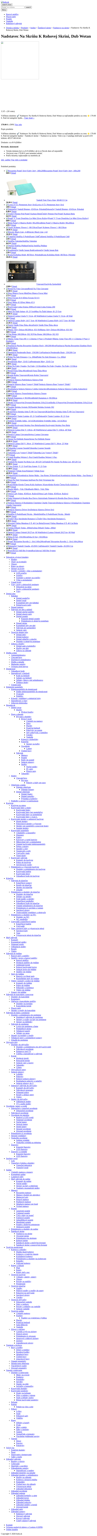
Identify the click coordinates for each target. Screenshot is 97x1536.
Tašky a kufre (16, 1457)
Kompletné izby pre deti (25, 625)
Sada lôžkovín (22, 1325)
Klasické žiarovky (23, 1147)
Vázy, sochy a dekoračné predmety (25, 584)
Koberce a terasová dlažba (26, 1480)
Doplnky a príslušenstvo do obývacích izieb (33, 1047)
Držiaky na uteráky (23, 896)
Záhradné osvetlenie (19, 1491)
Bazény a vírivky (18, 1461)
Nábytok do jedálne (14, 953)
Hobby (14, 776)
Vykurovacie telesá (23, 1486)
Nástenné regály (17, 944)
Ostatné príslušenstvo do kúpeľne (29, 906)
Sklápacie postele (23, 1227)
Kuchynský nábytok (19, 858)
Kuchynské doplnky (19, 1388)
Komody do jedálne (24, 983)
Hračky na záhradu (23, 1477)
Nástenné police (22, 1092)
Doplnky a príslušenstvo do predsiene (26, 1015)
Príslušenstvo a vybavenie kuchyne (25, 867)
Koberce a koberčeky (29, 739)
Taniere (19, 1432)
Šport (13, 1452)
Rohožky (19, 1261)
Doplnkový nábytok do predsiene (29, 1017)
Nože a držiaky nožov (25, 1398)
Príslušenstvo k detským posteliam (34, 621)
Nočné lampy (21, 1122)
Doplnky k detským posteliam (28, 641)
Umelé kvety (16, 582)
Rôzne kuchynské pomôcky (27, 1400)
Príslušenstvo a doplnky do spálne (24, 1229)
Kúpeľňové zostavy (24, 883)
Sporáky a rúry (22, 849)
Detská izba (10, 594)
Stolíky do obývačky (19, 1099)
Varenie (14, 1439)
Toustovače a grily (23, 851)
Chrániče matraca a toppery (22, 1172)
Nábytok (19, 753)
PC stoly (29, 769)
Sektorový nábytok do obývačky (24, 1086)
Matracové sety (22, 1197)
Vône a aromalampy (24, 580)
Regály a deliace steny (25, 1095)
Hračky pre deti (22, 648)
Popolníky (20, 1379)
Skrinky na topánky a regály (22, 1035)
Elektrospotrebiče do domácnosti (24, 689)
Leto (13, 1161)
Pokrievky (20, 1445)
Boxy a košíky (17, 1347)
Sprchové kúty (22, 931)
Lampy (29, 748)
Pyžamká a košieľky (29, 799)
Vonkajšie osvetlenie (19, 1138)
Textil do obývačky (19, 1300)
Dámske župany (27, 789)
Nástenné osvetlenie (24, 1120)
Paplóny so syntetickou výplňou (34, 1318)
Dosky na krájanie (23, 1393)
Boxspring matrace (23, 1193)
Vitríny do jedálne (23, 990)
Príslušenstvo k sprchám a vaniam (29, 908)
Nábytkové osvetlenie (24, 1049)
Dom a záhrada (17, 714)
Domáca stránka (12, 28)
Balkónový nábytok (14, 23)
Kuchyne (9, 803)
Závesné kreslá (22, 1507)
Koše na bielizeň (22, 676)
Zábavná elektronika (19, 703)
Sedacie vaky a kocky (25, 1063)
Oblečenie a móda (18, 785)
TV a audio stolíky (23, 1104)
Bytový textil (26, 719)
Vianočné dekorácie (24, 1165)
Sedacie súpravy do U (25, 1083)
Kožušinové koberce (24, 1256)
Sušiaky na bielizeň (24, 678)
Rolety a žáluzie (17, 1265)
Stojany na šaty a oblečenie (27, 1186)
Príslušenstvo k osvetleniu (21, 1133)
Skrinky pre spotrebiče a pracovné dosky (32, 826)
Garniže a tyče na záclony (26, 1332)
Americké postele (23, 1211)
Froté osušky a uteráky (25, 899)
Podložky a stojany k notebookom (24, 801)
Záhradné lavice (22, 1498)
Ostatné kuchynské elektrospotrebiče (30, 844)
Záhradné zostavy (18, 1511)
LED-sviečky (21, 573)
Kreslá (13, 1056)
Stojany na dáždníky (24, 1022)
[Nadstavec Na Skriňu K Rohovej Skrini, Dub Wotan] (20, 79)
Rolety (18, 1270)
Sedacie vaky (21, 630)
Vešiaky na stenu (23, 1033)
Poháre (14, 1404)
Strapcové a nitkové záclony (27, 1338)
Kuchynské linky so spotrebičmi (29, 814)
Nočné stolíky (31, 767)
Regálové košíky (23, 1352)
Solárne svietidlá (22, 1140)
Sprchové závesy (23, 910)
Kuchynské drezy (23, 874)
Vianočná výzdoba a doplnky (22, 1163)
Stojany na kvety (18, 569)
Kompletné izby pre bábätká (27, 603)
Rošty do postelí (27, 760)
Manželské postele (23, 1222)
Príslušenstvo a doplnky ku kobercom (31, 1259)
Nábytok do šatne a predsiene (18, 1013)
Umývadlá (20, 926)
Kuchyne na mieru (18, 805)
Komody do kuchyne (24, 860)
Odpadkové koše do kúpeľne (27, 903)
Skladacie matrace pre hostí (27, 1204)
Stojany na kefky (33, 744)
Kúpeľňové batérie (23, 924)
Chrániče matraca (23, 1313)
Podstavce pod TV (23, 1051)
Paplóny (19, 1316)
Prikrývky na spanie (34, 730)
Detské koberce (22, 637)
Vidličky (19, 1418)
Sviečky (19, 575)
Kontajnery (15, 999)
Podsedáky (20, 1482)
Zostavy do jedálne (18, 992)
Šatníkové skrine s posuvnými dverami (31, 1245)
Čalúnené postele (23, 1213)
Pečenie (14, 1402)
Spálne (33, 28)
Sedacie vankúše (22, 1309)
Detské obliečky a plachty (26, 639)
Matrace (24, 755)
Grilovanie (15, 1464)
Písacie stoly (11, 17)
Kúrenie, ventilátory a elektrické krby (26, 698)
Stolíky (24, 764)
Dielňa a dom (11, 653)
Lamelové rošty (17, 1177)
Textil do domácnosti (14, 1247)
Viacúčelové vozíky (19, 1366)
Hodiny (14, 559)
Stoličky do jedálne (23, 972)
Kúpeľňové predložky (25, 901)
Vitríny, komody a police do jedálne (25, 981)
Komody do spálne (23, 1181)
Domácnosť (11, 669)
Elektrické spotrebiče (14, 687)
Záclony (19, 1341)
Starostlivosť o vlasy (19, 701)
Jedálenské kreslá (23, 965)
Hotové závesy (22, 1334)
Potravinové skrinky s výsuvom (28, 824)
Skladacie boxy (22, 1354)
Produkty (24, 28)
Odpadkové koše (18, 671)
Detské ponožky (27, 796)
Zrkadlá (19, 890)
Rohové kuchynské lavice (26, 967)
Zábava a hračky (17, 644)
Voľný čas (10, 1448)
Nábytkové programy (24, 1090)
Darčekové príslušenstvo (21, 660)
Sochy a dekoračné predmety (27, 589)
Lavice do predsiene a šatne (27, 1026)
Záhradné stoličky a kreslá (26, 1505)
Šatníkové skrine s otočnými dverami (31, 1243)
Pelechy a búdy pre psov (36, 783)
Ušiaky (19, 1067)
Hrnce (18, 1441)
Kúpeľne (9, 878)
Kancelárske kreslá (23, 1006)
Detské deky (21, 635)
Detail (13, 173)
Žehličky (19, 696)
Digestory (20, 835)
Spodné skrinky (22, 828)
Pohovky (19, 1076)
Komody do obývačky (25, 1088)
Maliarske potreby (18, 664)
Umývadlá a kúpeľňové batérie (23, 922)
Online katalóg (12, 1529)
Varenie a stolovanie (14, 1370)
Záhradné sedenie (18, 1493)
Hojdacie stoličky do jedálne (27, 963)
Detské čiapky (27, 794)
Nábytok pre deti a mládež (21, 610)
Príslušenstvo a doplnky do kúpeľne (25, 892)
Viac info (18, 124)
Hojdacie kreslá (22, 1058)
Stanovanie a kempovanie (21, 1454)
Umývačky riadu (23, 853)
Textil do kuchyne (18, 1275)
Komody (14, 940)
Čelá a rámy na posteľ (25, 1215)
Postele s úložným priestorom (28, 1224)
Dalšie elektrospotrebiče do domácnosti (31, 691)
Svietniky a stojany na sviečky (28, 578)
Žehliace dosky (22, 682)
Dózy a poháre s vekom (25, 1395)
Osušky (19, 1288)
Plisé (18, 1268)
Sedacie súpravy (27, 762)
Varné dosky (21, 855)
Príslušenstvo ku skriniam (26, 1238)
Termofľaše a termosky (25, 1434)
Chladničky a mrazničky (26, 833)
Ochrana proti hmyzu (19, 666)
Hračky (19, 710)
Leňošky (19, 1074)
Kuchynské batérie (23, 871)
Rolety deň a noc (23, 1272)
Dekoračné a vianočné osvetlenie (24, 1108)
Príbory (14, 1409)
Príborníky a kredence (25, 988)
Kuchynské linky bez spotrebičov (29, 812)
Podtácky (20, 1377)
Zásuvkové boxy (23, 1359)
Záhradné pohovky (23, 1502)
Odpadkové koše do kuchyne (28, 876)
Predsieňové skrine (23, 1029)
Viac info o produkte (14, 160)
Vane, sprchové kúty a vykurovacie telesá (27, 928)
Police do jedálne (23, 985)
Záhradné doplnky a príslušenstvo (24, 1475)
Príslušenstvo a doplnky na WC (23, 915)
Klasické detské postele (30, 619)
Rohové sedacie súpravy (26, 1079)
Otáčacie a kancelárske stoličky (23, 1001)
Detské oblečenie (23, 792)
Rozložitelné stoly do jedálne (27, 978)
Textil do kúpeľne (18, 1286)
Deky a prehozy (22, 1304)
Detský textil (21, 600)
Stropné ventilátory (18, 1136)
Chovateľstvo (16, 657)
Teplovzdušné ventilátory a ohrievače (31, 912)
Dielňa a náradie (17, 662)
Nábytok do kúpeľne (19, 881)
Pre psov (24, 780)
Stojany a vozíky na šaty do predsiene (31, 1019)
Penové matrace (22, 1199)
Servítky (19, 1382)
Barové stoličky (12, 14)
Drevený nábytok (23, 1516)
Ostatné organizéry (18, 1361)
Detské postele (22, 616)
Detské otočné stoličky (25, 612)
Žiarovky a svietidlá (19, 1152)
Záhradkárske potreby (20, 1468)
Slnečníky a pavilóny (19, 1466)
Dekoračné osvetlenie (24, 1111)
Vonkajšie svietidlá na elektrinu (28, 1142)
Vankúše (9, 21)
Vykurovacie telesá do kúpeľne (28, 935)
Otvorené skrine (22, 1236)
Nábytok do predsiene (20, 1024)
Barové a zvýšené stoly (25, 976)
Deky (28, 723)
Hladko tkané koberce (25, 1252)
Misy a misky (21, 1427)
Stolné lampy (21, 1127)
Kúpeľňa (24, 742)
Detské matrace (17, 607)
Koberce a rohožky (18, 1250)
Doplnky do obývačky (20, 1045)
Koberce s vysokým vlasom (27, 1254)
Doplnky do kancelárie (20, 997)
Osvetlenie (25, 746)
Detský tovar (16, 707)
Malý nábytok (11, 937)
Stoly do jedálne (17, 974)
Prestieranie (20, 1284)
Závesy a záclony (18, 1329)
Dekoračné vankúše (24, 1302)
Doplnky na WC (22, 917)
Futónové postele (23, 1218)
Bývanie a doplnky (23, 717)
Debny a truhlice (22, 1350)
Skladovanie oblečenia (20, 1363)
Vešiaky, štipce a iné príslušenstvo (29, 680)
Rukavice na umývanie (25, 1293)
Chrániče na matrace (34, 721)
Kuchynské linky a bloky (21, 808)
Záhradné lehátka (23, 1500)
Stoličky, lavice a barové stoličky (24, 958)
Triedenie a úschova (14, 1345)
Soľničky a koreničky (24, 1386)
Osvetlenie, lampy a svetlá (16, 1106)
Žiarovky (14, 1145)
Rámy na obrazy (17, 566)
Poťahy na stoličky (23, 1281)
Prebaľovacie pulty (23, 605)
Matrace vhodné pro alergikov (28, 1195)
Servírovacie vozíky (24, 865)
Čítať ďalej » (29, 118)
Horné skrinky (22, 821)
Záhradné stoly (17, 1509)
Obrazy (14, 564)
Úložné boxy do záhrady (26, 1484)
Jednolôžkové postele (24, 1220)
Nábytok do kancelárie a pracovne (19, 994)
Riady (13, 1420)
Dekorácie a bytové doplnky (17, 557)
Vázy (18, 591)
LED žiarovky (22, 1149)
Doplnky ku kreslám (24, 1004)
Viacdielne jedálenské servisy (28, 1436)
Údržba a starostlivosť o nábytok (29, 1054)
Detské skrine (21, 623)
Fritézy (19, 837)
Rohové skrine (22, 1240)
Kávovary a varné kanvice (26, 840)
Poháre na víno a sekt (24, 1407)
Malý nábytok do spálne (20, 1179)
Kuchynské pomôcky (19, 1391)
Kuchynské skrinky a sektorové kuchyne (27, 819)
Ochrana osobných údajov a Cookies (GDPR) (24, 1527)
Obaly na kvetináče (19, 562)
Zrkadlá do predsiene (19, 1040)
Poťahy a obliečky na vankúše (28, 1306)
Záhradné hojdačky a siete (26, 1495)
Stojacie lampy (22, 1124)
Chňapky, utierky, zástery (26, 1277)
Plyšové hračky (27, 712)
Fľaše (18, 1425)
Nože (18, 1414)
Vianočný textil (22, 1168)
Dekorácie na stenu (23, 587)
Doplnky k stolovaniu (19, 1373)
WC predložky (22, 919)
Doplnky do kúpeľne (24, 894)
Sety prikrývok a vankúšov (37, 732)
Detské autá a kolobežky (26, 646)
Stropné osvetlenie (23, 1129)
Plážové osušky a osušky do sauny (30, 1291)
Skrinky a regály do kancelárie (23, 1010)
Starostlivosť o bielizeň (20, 673)
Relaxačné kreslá (23, 1060)
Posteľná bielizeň (33, 728)
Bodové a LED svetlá (24, 1117)
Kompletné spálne (18, 1174)
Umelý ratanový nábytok (26, 1521)
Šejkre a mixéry (22, 846)
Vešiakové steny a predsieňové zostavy (26, 1038)
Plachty (29, 726)
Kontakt (9, 1525)
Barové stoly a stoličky (20, 956)
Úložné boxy (26, 751)
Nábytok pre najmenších (26, 628)
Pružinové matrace (23, 1202)
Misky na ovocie (22, 1375)
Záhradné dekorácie (24, 1489)
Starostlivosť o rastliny (25, 1470)
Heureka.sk (10, 705)
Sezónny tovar (12, 1158)
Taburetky (25, 773)
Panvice (19, 1443)
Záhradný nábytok (13, 1459)
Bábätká (14, 596)
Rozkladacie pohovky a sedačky (29, 1081)
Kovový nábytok (23, 1518)
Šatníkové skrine (44, 28)
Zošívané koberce (23, 1263)
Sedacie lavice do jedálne (26, 969)
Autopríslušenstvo (18, 655)
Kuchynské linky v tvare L (27, 817)
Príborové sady (22, 1416)
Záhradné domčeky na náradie (23, 1473)
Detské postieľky (23, 598)
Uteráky (29, 735)
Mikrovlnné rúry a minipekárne (28, 842)
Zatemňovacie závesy (24, 1343)
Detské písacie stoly (24, 614)
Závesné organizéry (19, 1368)
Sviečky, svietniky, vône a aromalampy (26, 571)
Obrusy (19, 1279)
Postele (9, 19)
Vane (18, 933)
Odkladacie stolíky (18, 947)
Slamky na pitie (22, 1384)
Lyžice (18, 1411)
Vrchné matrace (22, 1206)
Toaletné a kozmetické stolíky (28, 1188)
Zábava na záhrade (23, 651)
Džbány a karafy (22, 1423)
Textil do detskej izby (19, 632)
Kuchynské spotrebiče (20, 830)
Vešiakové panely (23, 1031)
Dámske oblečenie (23, 787)
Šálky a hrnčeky (22, 1429)
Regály (14, 949)
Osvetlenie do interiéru (20, 1115)
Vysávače (20, 694)
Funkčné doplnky (18, 1450)
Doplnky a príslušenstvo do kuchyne (30, 869)
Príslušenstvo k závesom (26, 1336)
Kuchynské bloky (23, 810)
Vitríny (14, 951)
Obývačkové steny (18, 1070)
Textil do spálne (17, 1311)
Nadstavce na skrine (61, 28)
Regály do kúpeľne (24, 885)
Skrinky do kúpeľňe (24, 887)
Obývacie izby (12, 1042)
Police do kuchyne (23, 862)
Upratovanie (16, 685)
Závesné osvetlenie (23, 1131)
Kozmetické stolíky (19, 942)
